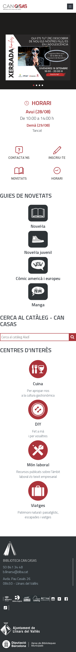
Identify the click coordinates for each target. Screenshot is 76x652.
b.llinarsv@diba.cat (15, 571)
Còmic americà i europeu (38, 278)
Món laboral (38, 464)
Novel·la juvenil (38, 252)
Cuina (38, 383)
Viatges (38, 505)
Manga (38, 304)
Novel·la (38, 226)
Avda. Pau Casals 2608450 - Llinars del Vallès (20, 581)
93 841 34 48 (13, 567)
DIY (38, 424)
